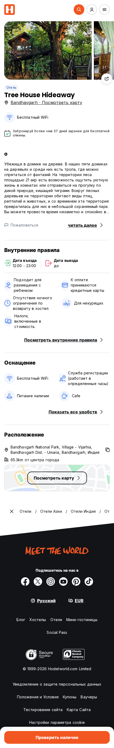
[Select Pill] (79, 9)
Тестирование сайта (43, 709)
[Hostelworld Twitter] (38, 581)
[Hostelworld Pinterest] (76, 581)
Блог (20, 619)
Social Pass (57, 632)
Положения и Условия (38, 697)
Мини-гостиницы (81, 619)
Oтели (56, 619)
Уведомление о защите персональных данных (57, 684)
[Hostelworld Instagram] (50, 581)
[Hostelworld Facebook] (25, 581)
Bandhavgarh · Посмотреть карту (46, 102)
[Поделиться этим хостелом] (106, 78)
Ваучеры (89, 697)
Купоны (70, 697)
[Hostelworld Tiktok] (89, 581)
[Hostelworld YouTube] (63, 581)
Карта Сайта (79, 709)
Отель (11, 87)
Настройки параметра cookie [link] (57, 722)
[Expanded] (11, 511)
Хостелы (37, 619)
